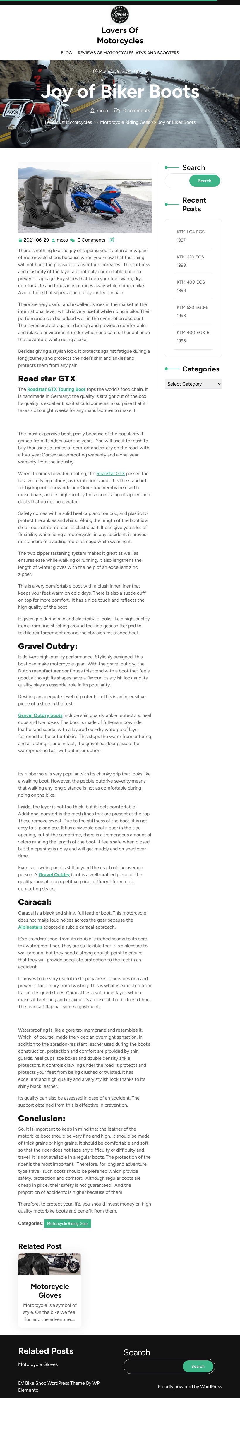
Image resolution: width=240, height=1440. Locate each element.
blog (66, 52)
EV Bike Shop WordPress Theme (52, 1383)
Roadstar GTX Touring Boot (56, 389)
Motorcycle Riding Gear (125, 122)
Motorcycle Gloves (50, 1290)
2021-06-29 (36, 240)
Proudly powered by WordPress (190, 1386)
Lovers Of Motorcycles (120, 35)
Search (193, 167)
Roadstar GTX (111, 473)
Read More (47, 1264)
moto (62, 240)
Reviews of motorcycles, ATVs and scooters (128, 52)
